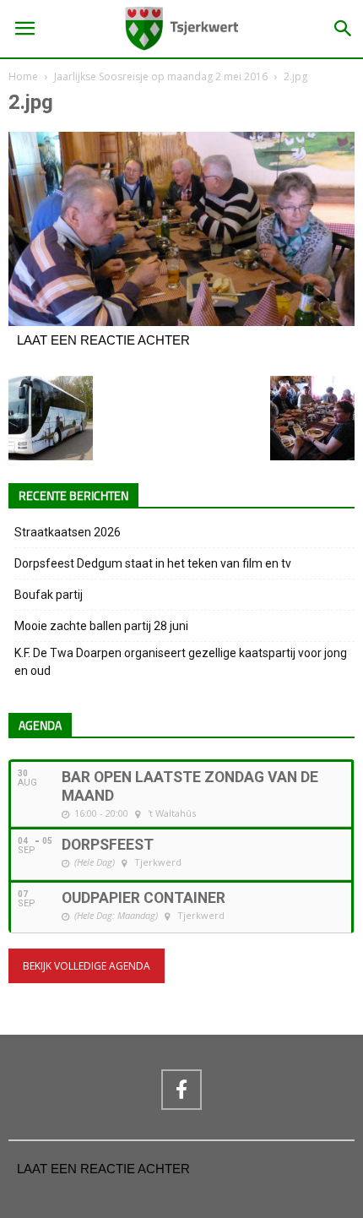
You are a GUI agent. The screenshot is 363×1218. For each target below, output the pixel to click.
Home (23, 76)
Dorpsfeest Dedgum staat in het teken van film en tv (152, 563)
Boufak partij (48, 594)
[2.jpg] (181, 322)
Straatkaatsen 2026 (67, 532)
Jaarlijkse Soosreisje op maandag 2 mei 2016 (161, 76)
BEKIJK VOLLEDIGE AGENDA (86, 966)
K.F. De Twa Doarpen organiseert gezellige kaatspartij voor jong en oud (180, 661)
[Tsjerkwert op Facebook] (181, 1089)
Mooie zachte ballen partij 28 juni (101, 626)
